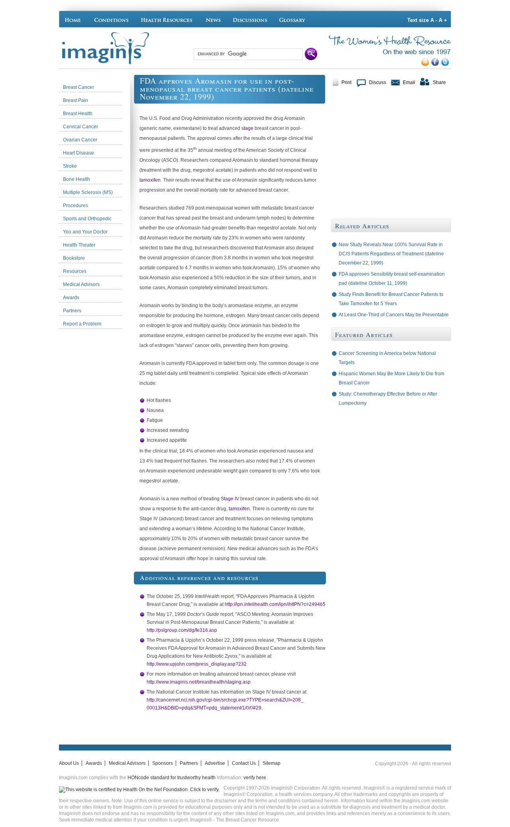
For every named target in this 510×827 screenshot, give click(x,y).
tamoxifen (150, 180)
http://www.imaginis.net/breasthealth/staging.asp (199, 682)
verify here (254, 777)
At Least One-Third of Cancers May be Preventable (394, 314)
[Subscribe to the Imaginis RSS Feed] (426, 64)
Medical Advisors (127, 763)
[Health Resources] (167, 19)
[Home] (74, 19)
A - (433, 20)
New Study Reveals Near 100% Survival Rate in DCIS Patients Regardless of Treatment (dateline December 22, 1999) (391, 254)
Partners (189, 763)
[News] (213, 19)
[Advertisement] (96, 452)
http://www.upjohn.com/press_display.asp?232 (197, 664)
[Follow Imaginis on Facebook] (436, 64)
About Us (69, 763)
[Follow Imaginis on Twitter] (446, 64)
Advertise (215, 763)
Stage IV (230, 499)
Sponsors (162, 763)
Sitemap (271, 763)
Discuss (377, 82)
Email (409, 82)
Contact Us (244, 763)
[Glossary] (293, 19)
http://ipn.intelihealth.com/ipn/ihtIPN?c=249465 (275, 604)
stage (247, 128)
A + (443, 20)
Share (439, 82)
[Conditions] (111, 19)
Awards (94, 763)
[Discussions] (250, 19)
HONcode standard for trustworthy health (172, 777)
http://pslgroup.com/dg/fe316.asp (182, 630)
